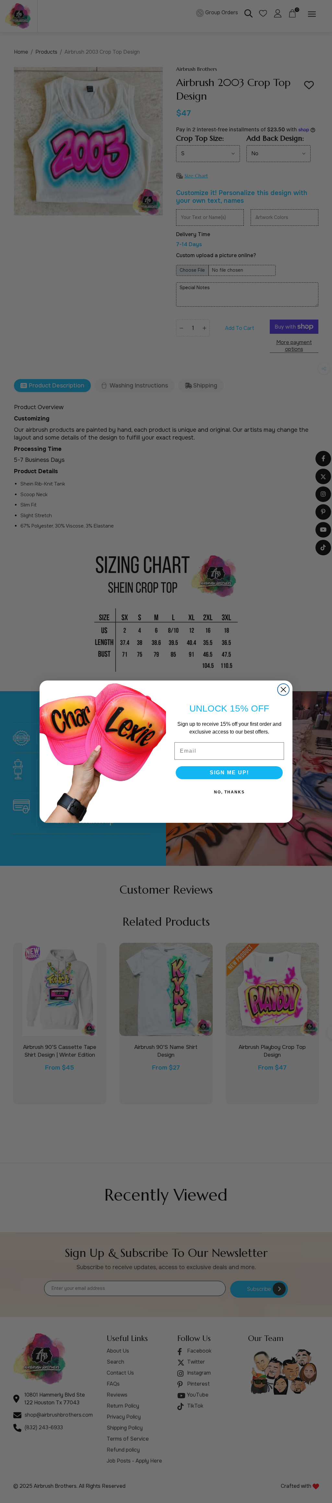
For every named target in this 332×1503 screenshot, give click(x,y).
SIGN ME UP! (229, 772)
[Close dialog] (283, 689)
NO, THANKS (229, 792)
